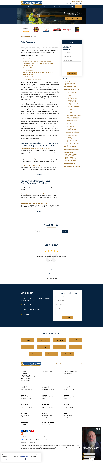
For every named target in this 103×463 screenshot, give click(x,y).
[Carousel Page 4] (54, 269)
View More (51, 273)
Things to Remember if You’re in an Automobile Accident (38, 63)
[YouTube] (32, 431)
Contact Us (78, 6)
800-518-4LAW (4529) (74, 3)
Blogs (60, 6)
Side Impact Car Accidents (73, 117)
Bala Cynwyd (75, 347)
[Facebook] (22, 431)
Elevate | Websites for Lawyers (73, 453)
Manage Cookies (46, 439)
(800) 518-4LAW (47, 137)
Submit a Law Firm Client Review (51, 278)
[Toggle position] (97, 429)
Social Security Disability (71, 83)
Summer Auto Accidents (73, 143)
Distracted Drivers (28, 70)
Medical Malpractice (70, 163)
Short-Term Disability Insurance (73, 165)
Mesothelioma (68, 151)
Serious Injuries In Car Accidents (32, 79)
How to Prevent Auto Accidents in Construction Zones (73, 140)
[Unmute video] (84, 429)
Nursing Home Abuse (70, 88)
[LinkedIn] (27, 431)
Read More (39, 174)
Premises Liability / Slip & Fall (72, 89)
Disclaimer (62, 363)
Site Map (74, 363)
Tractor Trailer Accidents (71, 154)
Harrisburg (59, 347)
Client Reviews (47, 6)
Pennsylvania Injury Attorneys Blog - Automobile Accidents (35, 181)
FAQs (72, 6)
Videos (54, 6)
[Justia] (30, 431)
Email (25, 137)
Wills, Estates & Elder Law (71, 155)
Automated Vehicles (72, 129)
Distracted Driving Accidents (74, 131)
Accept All (6, 459)
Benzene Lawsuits (69, 157)
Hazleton (27, 340)
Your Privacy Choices (28, 439)
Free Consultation (77, 1)
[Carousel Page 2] (48, 269)
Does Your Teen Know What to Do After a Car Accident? (38, 72)
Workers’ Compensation (71, 81)
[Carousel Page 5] (57, 269)
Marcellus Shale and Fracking (72, 149)
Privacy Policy (68, 363)
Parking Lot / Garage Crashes (74, 128)
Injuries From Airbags (72, 135)
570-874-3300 (28, 378)
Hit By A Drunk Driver (29, 68)
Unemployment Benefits (71, 168)
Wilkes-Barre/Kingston (76, 340)
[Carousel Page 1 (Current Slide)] (46, 269)
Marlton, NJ (68, 353)
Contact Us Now (72, 73)
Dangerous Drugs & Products (72, 145)
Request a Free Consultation (74, 18)
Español (66, 6)
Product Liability (69, 152)
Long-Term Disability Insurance (72, 166)
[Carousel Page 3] (51, 269)
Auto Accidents (69, 91)
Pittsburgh (43, 340)
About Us (30, 6)
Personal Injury (69, 84)
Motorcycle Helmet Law (29, 59)
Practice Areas (38, 6)
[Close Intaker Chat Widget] (99, 429)
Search (64, 231)
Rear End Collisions (28, 65)
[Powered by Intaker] (93, 460)
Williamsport (51, 353)
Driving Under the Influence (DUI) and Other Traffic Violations (72, 160)
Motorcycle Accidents (70, 86)
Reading (43, 347)
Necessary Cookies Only (18, 459)
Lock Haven (27, 347)
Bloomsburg (35, 353)
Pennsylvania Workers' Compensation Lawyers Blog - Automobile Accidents (39, 144)
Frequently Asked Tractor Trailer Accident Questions (37, 61)
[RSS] (22, 433)
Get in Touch (27, 292)
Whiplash (69, 137)
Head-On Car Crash (28, 74)
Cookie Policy (38, 439)
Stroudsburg (59, 340)
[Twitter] (24, 431)
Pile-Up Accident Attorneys (30, 77)
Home (23, 6)
